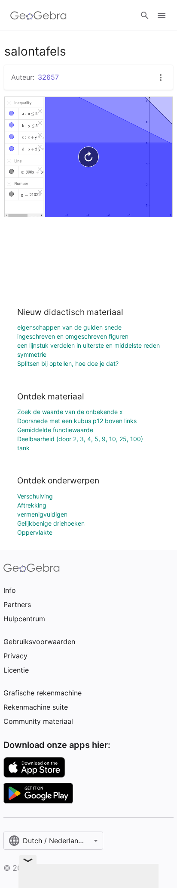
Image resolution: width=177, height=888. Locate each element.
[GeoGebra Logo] (38, 15)
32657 (48, 77)
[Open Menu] (161, 15)
